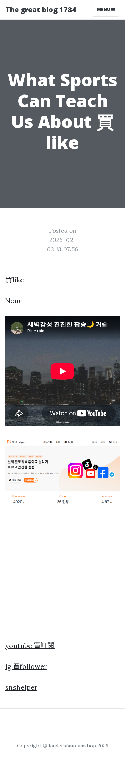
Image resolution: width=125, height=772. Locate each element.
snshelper (21, 687)
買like (14, 279)
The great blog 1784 (41, 9)
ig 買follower (26, 666)
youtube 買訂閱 (30, 645)
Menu (104, 10)
